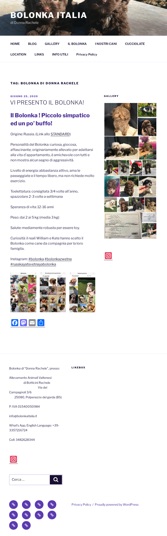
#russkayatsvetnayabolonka (33, 264)
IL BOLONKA (77, 44)
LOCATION (18, 54)
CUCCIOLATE (135, 44)
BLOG (32, 44)
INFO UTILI (60, 54)
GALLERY (52, 44)
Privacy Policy (86, 54)
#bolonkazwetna (58, 259)
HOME (15, 44)
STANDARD (60, 134)
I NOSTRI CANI (106, 44)
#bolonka (36, 259)
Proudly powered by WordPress (117, 504)
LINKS (39, 54)
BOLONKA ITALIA (48, 15)
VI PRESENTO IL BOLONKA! (47, 102)
